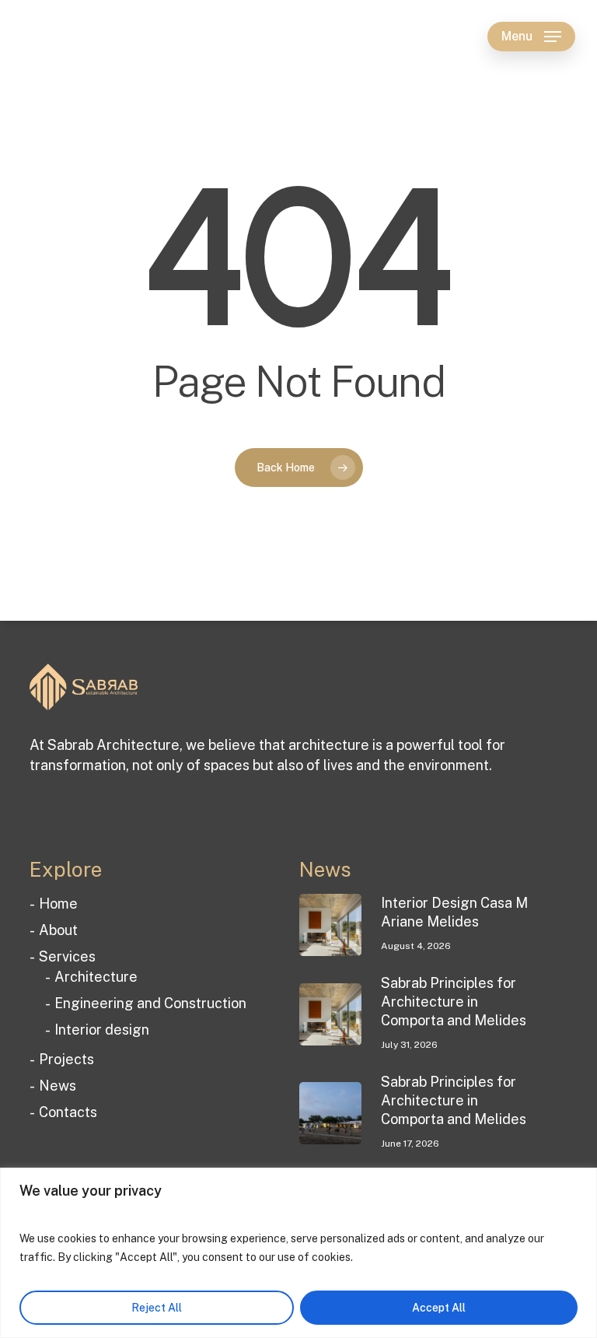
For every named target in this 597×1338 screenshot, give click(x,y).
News (57, 1085)
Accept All (439, 1307)
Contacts (68, 1112)
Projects (66, 1059)
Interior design (101, 1029)
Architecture (96, 976)
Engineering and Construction (150, 1003)
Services (67, 956)
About (58, 930)
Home (58, 903)
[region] (298, 1253)
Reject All (156, 1307)
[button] (531, 36)
